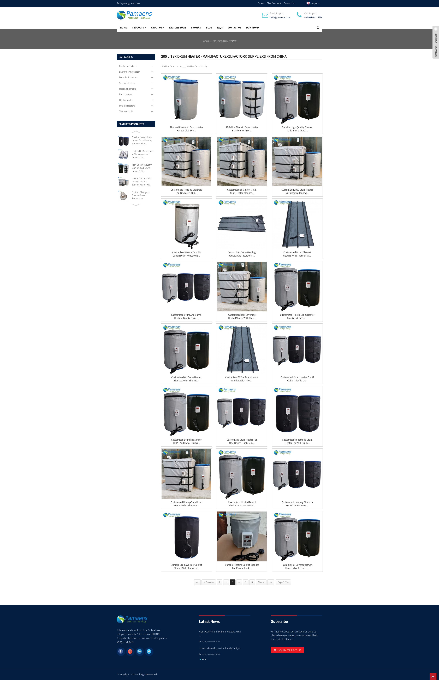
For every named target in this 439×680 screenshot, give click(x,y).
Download (252, 27)
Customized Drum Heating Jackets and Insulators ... (242, 254)
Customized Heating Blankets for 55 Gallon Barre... (297, 504)
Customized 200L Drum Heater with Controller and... (297, 191)
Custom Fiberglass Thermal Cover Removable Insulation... (141, 195)
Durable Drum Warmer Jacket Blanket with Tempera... (186, 566)
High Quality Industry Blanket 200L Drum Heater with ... (142, 167)
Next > (261, 582)
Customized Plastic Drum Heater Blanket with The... (297, 316)
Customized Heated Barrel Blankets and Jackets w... (242, 504)
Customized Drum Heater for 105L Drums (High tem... (242, 441)
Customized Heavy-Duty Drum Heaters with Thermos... (186, 504)
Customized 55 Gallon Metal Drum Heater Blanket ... (242, 191)
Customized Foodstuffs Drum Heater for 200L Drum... (297, 441)
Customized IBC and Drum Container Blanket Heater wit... (141, 181)
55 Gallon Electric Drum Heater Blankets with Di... (242, 129)
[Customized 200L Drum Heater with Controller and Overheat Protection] (297, 161)
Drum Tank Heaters (128, 77)
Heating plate (125, 100)
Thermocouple (126, 111)
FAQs (220, 27)
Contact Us (289, 3)
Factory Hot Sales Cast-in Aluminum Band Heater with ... (143, 154)
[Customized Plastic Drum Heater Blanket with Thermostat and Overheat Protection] (297, 286)
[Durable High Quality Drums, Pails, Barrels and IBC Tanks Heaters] (297, 99)
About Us (156, 27)
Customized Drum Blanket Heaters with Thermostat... (297, 254)
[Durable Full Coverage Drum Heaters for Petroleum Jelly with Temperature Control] (297, 536)
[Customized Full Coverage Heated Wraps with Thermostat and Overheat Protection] (242, 286)
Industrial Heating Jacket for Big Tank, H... (220, 648)
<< (197, 582)
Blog (209, 27)
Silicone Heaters (127, 83)
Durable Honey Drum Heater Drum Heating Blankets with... (142, 140)
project (196, 27)
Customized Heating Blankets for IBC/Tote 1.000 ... (186, 191)
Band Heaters (125, 94)
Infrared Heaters (127, 105)
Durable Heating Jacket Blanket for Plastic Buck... (242, 566)
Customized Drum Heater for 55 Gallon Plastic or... (297, 379)
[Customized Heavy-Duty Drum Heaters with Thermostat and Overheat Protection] (186, 474)
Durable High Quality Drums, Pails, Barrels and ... (297, 129)
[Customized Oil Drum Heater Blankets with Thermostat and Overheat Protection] (186, 349)
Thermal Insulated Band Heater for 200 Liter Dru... (186, 129)
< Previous (209, 582)
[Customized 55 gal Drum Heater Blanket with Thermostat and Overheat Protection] (242, 349)
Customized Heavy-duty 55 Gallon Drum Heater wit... (186, 254)
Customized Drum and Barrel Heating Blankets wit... (186, 316)
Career (261, 3)
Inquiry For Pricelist (289, 650)
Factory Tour (177, 27)
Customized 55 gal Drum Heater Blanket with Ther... (242, 379)
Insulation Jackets (127, 66)
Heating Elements (127, 88)
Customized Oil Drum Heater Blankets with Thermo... (186, 379)
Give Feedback (274, 3)
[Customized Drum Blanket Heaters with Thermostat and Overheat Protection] (297, 224)
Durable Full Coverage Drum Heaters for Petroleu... (297, 566)
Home (123, 27)
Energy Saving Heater (129, 71)
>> (271, 582)
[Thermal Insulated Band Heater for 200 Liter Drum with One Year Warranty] (186, 99)
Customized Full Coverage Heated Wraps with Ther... (242, 316)
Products (138, 27)
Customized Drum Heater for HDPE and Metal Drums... (186, 441)
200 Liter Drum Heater (224, 41)
